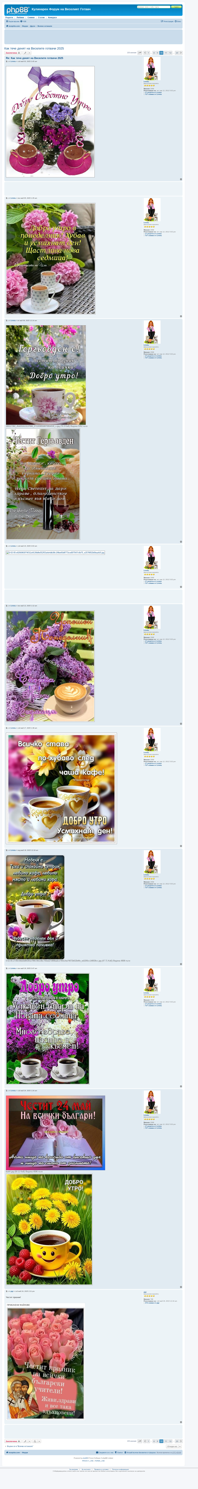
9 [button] (157, 52)
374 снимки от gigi (152, 1303)
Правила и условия (101, 1469)
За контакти (86, 1469)
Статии (41, 17)
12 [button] (170, 52)
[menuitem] (23, 21)
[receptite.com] (18, 10)
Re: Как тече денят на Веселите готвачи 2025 (34, 58)
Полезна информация (120, 1469)
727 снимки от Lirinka (153, 94)
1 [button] (148, 52)
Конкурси (52, 17)
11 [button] (166, 52)
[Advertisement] (93, 37)
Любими (20, 17)
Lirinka (146, 81)
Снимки (31, 17)
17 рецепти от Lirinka (153, 92)
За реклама (73, 1469)
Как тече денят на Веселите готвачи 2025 (34, 48)
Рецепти (9, 17)
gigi (145, 1292)
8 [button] (154, 52)
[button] (140, 53)
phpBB (85, 1458)
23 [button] (177, 52)
